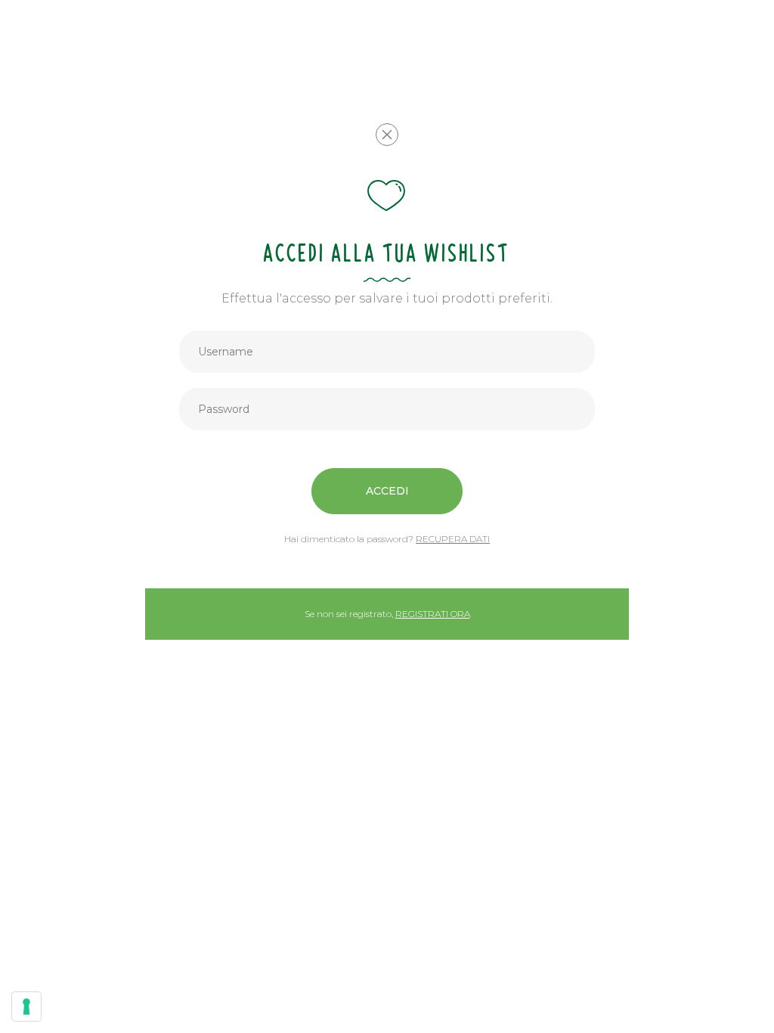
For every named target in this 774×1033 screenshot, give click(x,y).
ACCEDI (387, 491)
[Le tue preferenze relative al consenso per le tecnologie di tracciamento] (26, 1006)
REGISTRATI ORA (432, 613)
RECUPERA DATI (453, 538)
